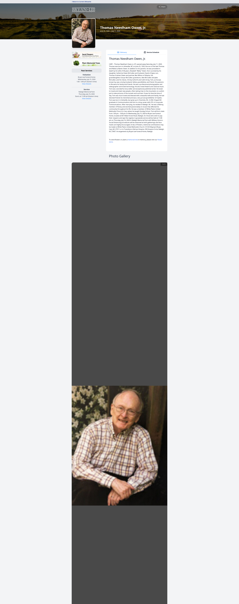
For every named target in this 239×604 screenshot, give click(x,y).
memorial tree (133, 140)
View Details (86, 84)
